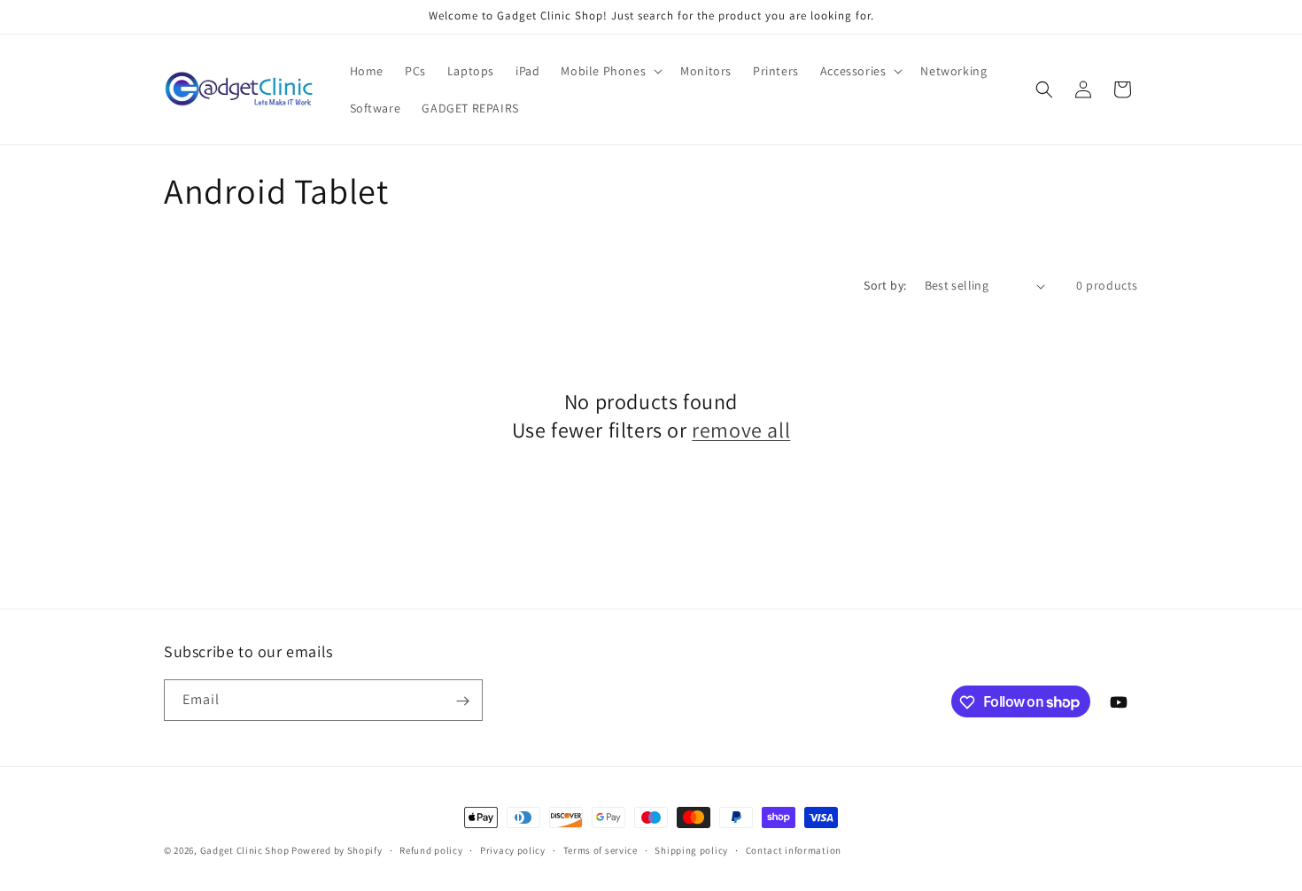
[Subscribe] (462, 701)
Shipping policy (691, 849)
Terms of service (600, 849)
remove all (741, 430)
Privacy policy (513, 849)
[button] (610, 70)
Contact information (793, 849)
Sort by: (885, 285)
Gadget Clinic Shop (245, 850)
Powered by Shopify (337, 850)
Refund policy (430, 849)
